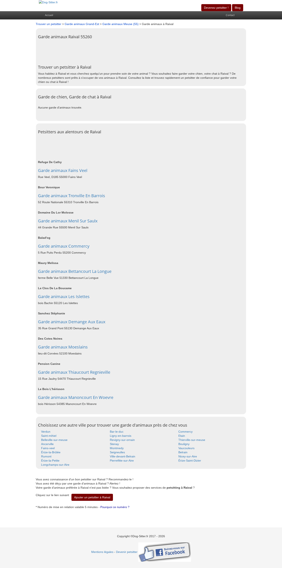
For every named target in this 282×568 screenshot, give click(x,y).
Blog (238, 7)
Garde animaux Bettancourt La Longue (74, 271)
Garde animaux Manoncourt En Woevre (75, 397)
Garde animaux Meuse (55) (120, 24)
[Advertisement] (113, 50)
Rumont (46, 456)
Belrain (182, 452)
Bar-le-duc (116, 431)
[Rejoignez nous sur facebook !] (164, 552)
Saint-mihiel (48, 435)
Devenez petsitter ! (216, 7)
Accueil (49, 15)
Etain (181, 435)
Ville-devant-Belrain (122, 456)
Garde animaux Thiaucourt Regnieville (74, 372)
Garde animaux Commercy (63, 246)
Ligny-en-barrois (120, 435)
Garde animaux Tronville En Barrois (71, 195)
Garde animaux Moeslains (63, 347)
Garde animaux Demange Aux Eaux (71, 322)
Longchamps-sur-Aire (55, 464)
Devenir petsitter (126, 552)
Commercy (185, 431)
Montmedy (117, 448)
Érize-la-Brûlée (50, 452)
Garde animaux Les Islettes (64, 296)
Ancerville (47, 444)
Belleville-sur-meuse (54, 440)
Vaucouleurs (186, 448)
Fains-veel (48, 448)
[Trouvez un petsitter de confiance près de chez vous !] (48, 2)
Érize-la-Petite (50, 460)
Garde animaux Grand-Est (82, 24)
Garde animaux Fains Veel (62, 170)
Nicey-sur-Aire (187, 456)
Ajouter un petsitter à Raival (92, 497)
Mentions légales (102, 552)
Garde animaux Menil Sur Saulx (67, 221)
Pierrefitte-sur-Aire (122, 460)
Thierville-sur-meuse (191, 440)
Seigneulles (117, 452)
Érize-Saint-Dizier (189, 460)
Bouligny (184, 444)
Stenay (114, 444)
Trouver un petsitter (48, 24)
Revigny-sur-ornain (122, 440)
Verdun (45, 431)
